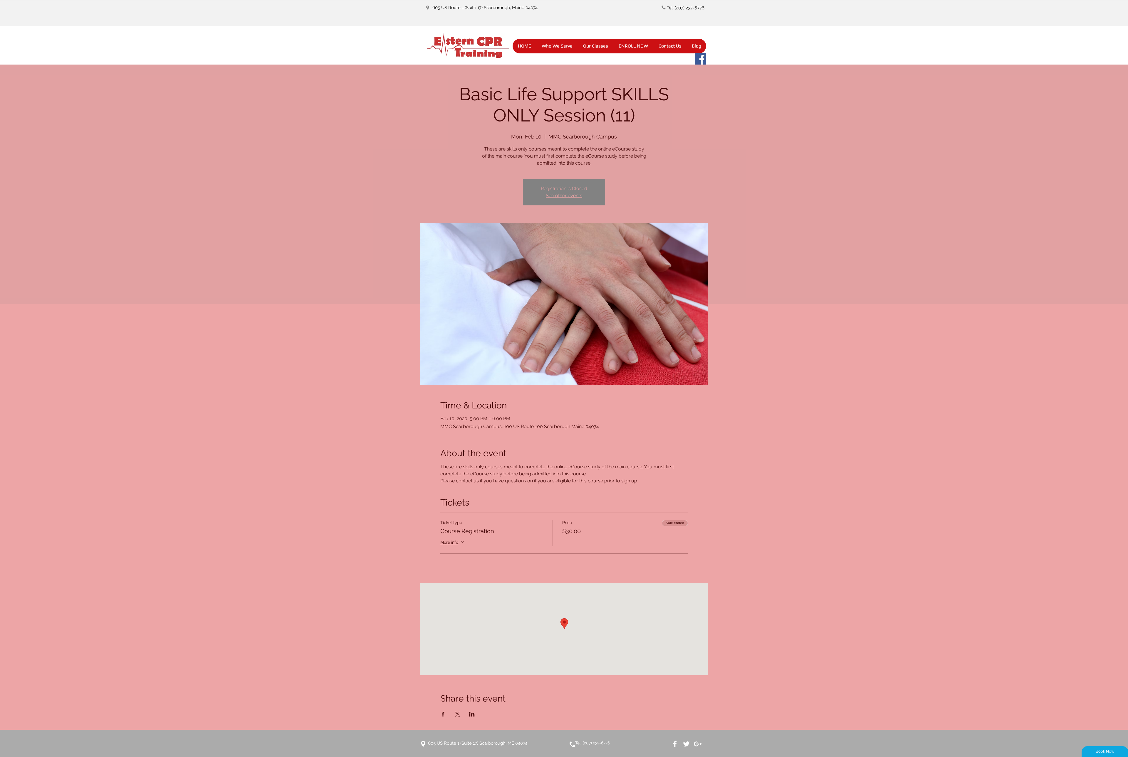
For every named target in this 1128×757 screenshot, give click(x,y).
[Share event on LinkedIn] (472, 714)
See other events (564, 195)
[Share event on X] (457, 714)
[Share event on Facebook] (443, 714)
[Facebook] (700, 59)
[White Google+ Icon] (698, 744)
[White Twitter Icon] (686, 744)
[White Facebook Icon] (675, 744)
